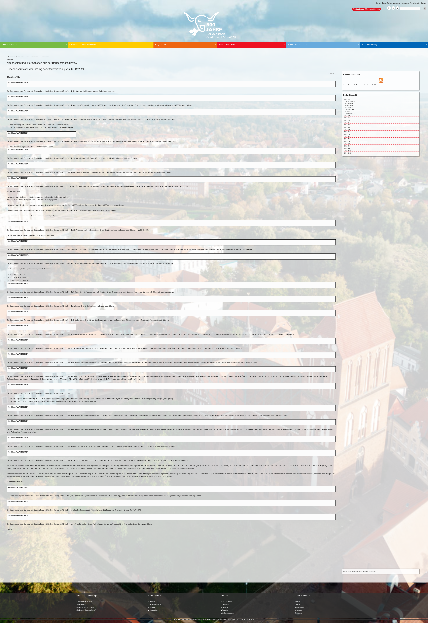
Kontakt (378, 3)
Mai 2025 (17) (349, 107)
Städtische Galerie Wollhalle (86, 607)
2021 (347, 122)
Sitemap (423, 3)
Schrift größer (393, 8)
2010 (347, 148)
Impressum (396, 3)
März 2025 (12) (349, 111)
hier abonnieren (380, 85)
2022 (347, 120)
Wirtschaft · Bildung (369, 45)
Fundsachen (225, 604)
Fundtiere (225, 607)
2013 (347, 141)
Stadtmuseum (81, 604)
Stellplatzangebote (155, 604)
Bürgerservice (160, 45)
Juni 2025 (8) (349, 105)
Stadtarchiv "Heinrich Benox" (86, 610)
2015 (347, 136)
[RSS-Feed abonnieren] (381, 80)
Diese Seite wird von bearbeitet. (360, 571)
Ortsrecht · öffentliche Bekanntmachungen (86, 45)
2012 (347, 143)
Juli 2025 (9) (349, 103)
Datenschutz (405, 3)
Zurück (9, 529)
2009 (347, 151)
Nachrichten (34, 56)
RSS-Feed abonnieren (351, 74)
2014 (347, 139)
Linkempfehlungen (228, 613)
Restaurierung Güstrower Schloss (366, 9)
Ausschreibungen (300, 607)
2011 (347, 146)
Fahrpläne (225, 610)
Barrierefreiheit (387, 3)
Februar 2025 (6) (350, 113)
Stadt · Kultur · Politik (227, 45)
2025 (347, 99)
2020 (347, 125)
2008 (347, 153)
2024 (347, 115)
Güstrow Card (153, 610)
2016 (347, 134)
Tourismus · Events (9, 45)
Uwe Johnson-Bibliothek (84, 601)
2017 (347, 132)
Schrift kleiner (397, 8)
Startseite (12, 56)
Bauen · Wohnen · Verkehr (298, 45)
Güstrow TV (153, 607)
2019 (347, 127)
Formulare (298, 604)
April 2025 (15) (349, 109)
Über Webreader (415, 3)
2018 (347, 129)
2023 (347, 118)
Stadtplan (152, 601)
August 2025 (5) (350, 101)
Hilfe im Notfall (227, 601)
